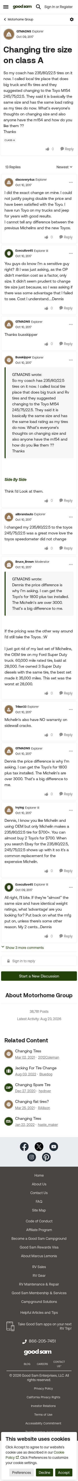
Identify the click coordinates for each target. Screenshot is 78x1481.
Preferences (21, 1472)
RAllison (44, 1108)
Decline (44, 1472)
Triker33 (20, 706)
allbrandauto (24, 514)
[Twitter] (39, 1146)
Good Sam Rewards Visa (39, 1247)
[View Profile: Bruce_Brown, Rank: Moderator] (9, 564)
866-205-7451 (42, 1341)
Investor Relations (43, 1406)
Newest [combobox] (65, 167)
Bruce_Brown (24, 561)
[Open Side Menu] (6, 6)
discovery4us (24, 179)
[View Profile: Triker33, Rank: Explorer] (9, 709)
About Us (39, 1184)
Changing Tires (28, 1051)
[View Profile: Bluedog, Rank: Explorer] (8, 1071)
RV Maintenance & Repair (39, 1284)
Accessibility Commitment (43, 1423)
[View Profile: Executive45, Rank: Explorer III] (9, 253)
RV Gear (39, 1275)
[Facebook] (24, 1146)
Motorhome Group (20, 19)
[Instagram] (31, 1156)
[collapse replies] (39, 176)
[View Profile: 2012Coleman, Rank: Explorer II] (8, 1054)
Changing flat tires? (32, 1101)
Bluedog (45, 1074)
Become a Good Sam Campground (39, 1238)
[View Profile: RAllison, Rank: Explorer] (8, 1104)
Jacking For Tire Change (36, 1068)
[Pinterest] (46, 1156)
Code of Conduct (39, 1221)
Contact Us (39, 1193)
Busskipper (23, 357)
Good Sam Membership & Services (39, 1293)
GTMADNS (23, 31)
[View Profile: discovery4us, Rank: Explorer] (9, 182)
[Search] (38, 6)
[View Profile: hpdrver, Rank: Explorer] (8, 1087)
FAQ (39, 1201)
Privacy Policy (43, 1388)
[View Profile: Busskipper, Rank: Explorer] (9, 360)
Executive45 (24, 250)
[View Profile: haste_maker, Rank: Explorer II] (8, 1121)
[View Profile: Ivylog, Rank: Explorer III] (9, 810)
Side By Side (15, 479)
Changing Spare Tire (32, 1084)
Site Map (39, 1210)
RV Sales (39, 1267)
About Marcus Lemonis (39, 1256)
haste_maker (48, 1125)
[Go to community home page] (22, 6)
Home (39, 1175)
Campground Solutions (39, 1302)
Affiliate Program (39, 1230)
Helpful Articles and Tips (39, 1312)
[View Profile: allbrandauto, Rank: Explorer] (9, 517)
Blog (27, 1364)
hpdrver (45, 1091)
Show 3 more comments (25, 948)
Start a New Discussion (39, 976)
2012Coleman (48, 1057)
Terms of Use (43, 1414)
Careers (42, 1364)
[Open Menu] (72, 19)
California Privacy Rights (43, 1397)
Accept (64, 1472)
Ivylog (19, 807)
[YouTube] (54, 1146)
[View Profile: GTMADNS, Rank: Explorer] (8, 34)
